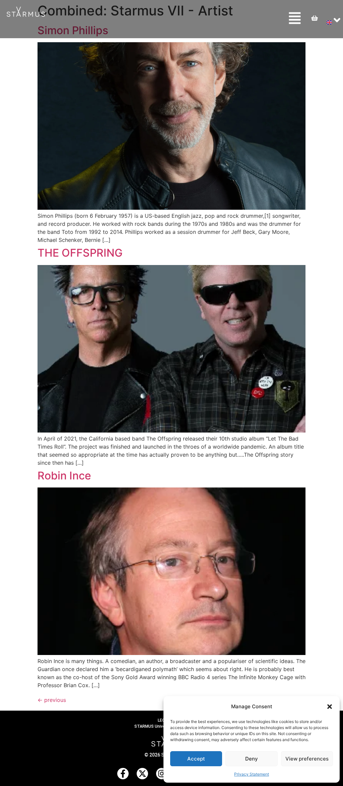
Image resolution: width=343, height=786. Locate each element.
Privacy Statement (251, 774)
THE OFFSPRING (80, 252)
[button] (329, 706)
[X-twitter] (142, 773)
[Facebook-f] (123, 773)
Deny (251, 759)
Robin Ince (64, 475)
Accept (196, 759)
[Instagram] (161, 773)
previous (52, 700)
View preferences (307, 759)
